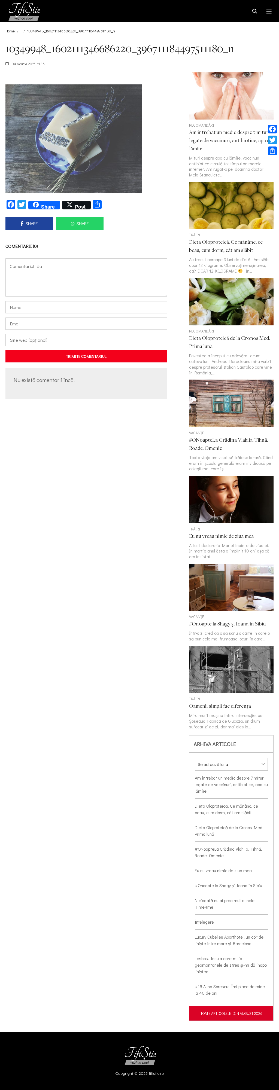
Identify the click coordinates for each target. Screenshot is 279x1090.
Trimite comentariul (86, 356)
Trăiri (194, 234)
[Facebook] (272, 129)
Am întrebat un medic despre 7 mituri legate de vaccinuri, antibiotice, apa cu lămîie (231, 784)
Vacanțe (196, 432)
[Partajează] (272, 150)
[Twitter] (272, 140)
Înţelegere (204, 922)
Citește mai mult (231, 228)
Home (10, 30)
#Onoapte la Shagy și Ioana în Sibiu (228, 885)
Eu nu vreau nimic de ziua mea (223, 870)
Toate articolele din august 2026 (231, 1013)
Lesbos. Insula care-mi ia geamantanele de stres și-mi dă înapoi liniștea (231, 964)
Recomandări (201, 125)
